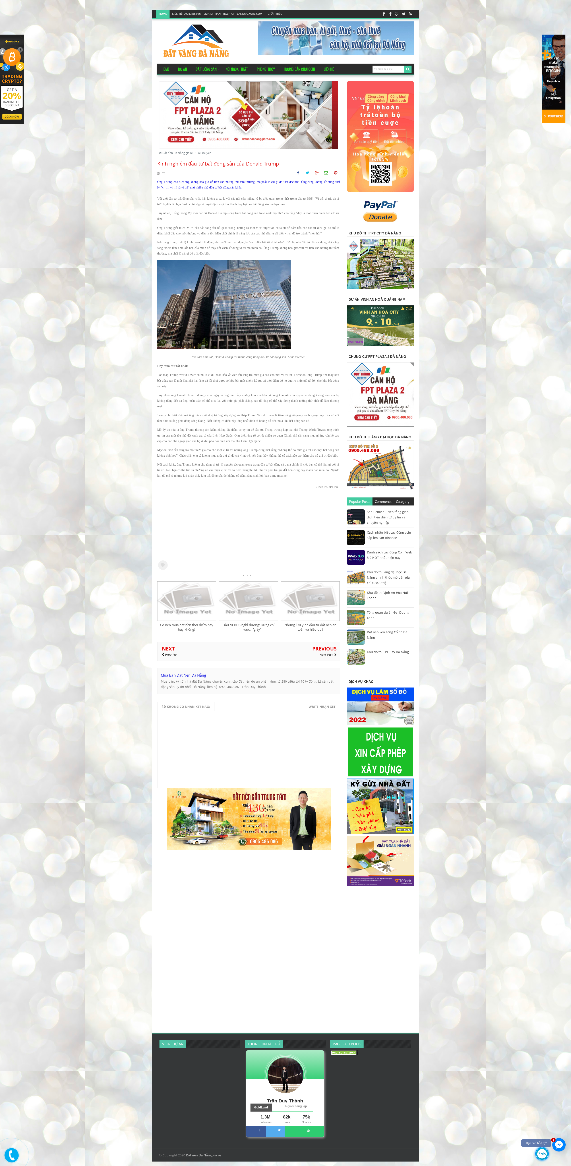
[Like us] (383, 14)
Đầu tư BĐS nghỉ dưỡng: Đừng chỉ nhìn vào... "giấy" (249, 627)
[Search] (408, 69)
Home (163, 14)
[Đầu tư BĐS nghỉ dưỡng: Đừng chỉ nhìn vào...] (248, 619)
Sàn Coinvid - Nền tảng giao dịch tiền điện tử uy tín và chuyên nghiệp (387, 517)
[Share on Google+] (316, 173)
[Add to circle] (397, 14)
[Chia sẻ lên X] (307, 173)
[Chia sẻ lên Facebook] (298, 173)
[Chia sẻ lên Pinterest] (335, 173)
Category (403, 501)
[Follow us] (403, 14)
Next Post (326, 654)
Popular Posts (359, 501)
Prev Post (171, 654)
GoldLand (261, 1107)
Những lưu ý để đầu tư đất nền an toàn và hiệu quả (310, 627)
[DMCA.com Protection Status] (344, 1053)
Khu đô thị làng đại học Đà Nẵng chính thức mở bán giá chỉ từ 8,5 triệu (388, 577)
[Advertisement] (248, 528)
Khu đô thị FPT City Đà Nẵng (388, 652)
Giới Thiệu (275, 14)
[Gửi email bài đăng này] (326, 173)
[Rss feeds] (410, 14)
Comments (383, 501)
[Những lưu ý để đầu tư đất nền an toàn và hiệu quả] (310, 619)
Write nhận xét (322, 706)
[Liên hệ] (10, 1158)
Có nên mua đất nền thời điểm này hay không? (186, 627)
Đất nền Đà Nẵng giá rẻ (203, 1155)
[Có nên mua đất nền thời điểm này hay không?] (186, 619)
